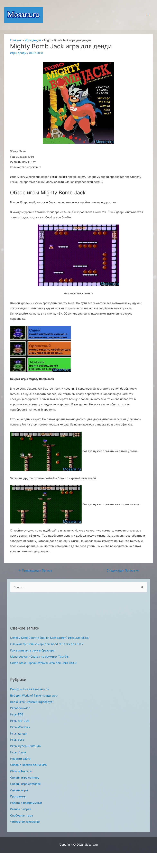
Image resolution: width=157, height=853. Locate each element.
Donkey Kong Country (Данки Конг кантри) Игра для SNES (49, 637)
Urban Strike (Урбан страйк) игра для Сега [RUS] (43, 663)
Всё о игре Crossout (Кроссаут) (31, 702)
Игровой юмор (20, 708)
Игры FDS (17, 714)
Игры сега (17, 739)
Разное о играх (20, 809)
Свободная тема (21, 815)
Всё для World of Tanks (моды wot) (34, 695)
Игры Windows (20, 727)
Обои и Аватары (21, 771)
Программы (18, 796)
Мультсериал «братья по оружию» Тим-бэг (39, 656)
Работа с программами (26, 802)
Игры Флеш (18, 752)
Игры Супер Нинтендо (25, 746)
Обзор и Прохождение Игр (28, 764)
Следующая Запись (123, 570)
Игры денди (18, 53)
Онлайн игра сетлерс (24, 777)
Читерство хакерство (25, 821)
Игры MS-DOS (19, 720)
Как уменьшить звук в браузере (32, 650)
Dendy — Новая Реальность (29, 689)
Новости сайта (20, 758)
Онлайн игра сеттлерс (25, 784)
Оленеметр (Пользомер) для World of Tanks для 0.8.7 (46, 644)
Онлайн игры (19, 790)
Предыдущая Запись (35, 570)
